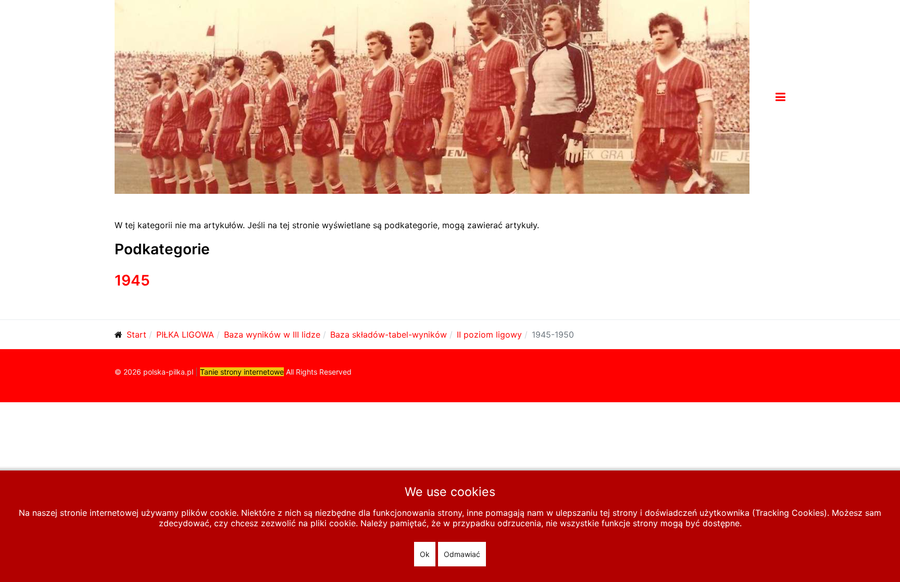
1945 (132, 280)
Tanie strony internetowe (242, 371)
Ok (425, 554)
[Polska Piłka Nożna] (432, 96)
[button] (780, 97)
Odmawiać (462, 554)
